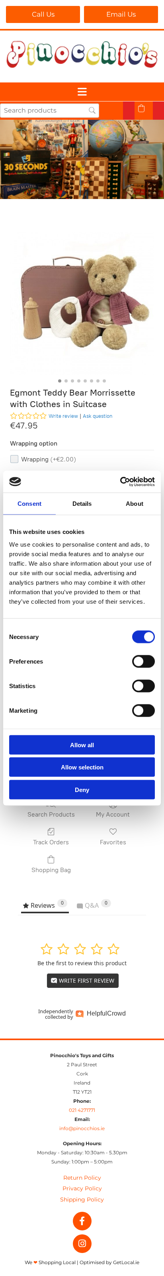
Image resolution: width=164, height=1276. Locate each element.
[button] (43, 14)
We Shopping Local (50, 1262)
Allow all (82, 744)
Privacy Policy (82, 1188)
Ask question (97, 416)
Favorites (113, 842)
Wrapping (48, 459)
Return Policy (82, 1177)
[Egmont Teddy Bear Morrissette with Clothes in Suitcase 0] (82, 303)
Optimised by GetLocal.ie (109, 1262)
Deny (82, 789)
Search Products (51, 814)
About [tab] (134, 503)
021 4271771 (82, 1110)
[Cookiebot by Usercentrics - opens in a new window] (120, 481)
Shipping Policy (82, 1199)
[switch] (143, 661)
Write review (63, 416)
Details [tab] (82, 503)
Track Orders (51, 842)
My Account (113, 814)
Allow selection (82, 767)
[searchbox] (49, 110)
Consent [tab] (29, 503)
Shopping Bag (51, 870)
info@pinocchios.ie (82, 1128)
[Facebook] (82, 1221)
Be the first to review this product (82, 963)
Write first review (85, 980)
